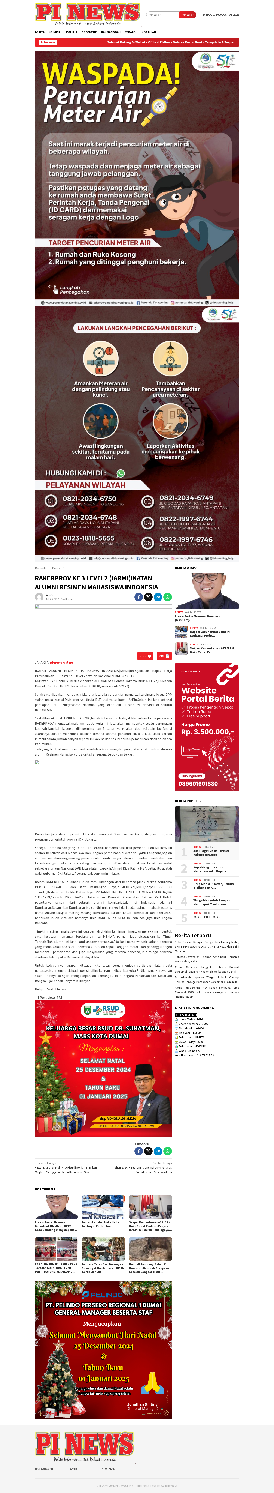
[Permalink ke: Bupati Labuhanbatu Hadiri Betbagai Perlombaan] (103, 1207)
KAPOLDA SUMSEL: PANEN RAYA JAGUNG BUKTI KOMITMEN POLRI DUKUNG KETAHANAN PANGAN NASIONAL (56, 1268)
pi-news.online (61, 662)
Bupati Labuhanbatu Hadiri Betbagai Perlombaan (101, 1224)
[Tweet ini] (148, 597)
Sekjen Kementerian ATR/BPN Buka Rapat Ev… (212, 650)
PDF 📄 (164, 656)
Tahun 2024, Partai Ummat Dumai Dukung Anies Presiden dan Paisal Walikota (142, 1167)
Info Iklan (108, 1468)
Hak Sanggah (44, 1468)
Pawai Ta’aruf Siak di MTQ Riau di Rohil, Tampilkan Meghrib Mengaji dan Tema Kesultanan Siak (66, 1167)
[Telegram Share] (158, 597)
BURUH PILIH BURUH (208, 917)
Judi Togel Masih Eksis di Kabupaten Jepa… (211, 852)
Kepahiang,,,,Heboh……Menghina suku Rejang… (211, 869)
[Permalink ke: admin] (39, 597)
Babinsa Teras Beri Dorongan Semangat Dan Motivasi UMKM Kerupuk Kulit (103, 1268)
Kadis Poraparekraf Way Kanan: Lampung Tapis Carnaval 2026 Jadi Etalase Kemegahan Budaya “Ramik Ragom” (207, 992)
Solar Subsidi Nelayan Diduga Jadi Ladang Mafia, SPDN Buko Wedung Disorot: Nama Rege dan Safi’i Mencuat (207, 946)
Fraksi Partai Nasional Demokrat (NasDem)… (198, 618)
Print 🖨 (145, 656)
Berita (179, 612)
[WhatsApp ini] (167, 597)
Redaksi (73, 1468)
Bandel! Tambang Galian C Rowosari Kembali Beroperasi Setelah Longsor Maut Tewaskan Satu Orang (150, 1268)
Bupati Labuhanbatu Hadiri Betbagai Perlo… (210, 634)
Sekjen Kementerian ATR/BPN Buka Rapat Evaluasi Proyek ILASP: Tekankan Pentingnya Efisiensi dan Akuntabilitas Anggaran (149, 1226)
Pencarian (188, 15)
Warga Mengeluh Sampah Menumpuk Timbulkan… (211, 902)
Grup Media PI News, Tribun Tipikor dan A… (213, 885)
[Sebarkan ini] (138, 597)
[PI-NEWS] (88, 14)
